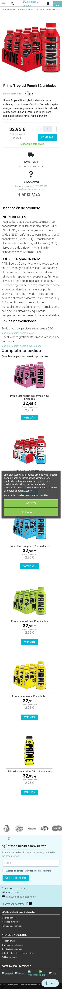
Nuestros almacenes (11, 922)
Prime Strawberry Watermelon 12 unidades (29, 397)
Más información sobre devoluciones (21, 345)
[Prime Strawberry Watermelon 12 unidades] (29, 375)
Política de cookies (10, 957)
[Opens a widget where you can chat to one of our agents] (50, 983)
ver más (29, 417)
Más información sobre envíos (18, 333)
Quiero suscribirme (15, 877)
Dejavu (2, 987)
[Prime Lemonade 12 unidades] (29, 676)
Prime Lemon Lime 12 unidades (29, 621)
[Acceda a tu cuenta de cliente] (48, 4)
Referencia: (8, 94)
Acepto (31, 503)
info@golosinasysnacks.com (31, 189)
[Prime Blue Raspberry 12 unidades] (29, 526)
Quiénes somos (9, 918)
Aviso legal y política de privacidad (17, 953)
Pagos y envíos (8, 941)
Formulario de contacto (12, 926)
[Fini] (44, 828)
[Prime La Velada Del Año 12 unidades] (29, 751)
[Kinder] (31, 828)
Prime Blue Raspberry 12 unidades (29, 546)
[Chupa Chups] (19, 828)
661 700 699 (41, 186)
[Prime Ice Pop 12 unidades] (29, 451)
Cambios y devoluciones (13, 945)
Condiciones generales (12, 949)
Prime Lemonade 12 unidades (29, 696)
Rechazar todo (31, 512)
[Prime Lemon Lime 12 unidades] (29, 601)
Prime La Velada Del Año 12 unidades (29, 771)
